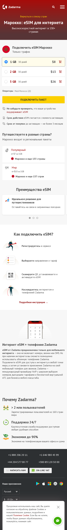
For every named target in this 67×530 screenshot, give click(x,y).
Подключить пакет (33, 99)
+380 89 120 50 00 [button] (49, 462)
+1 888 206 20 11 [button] (18, 454)
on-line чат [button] (43, 470)
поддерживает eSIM (17, 112)
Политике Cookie (21, 515)
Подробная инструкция (32, 302)
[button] (30, 218)
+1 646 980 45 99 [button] (49, 454)
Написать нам (18, 470)
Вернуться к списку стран (33, 16)
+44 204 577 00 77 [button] (18, 462)
